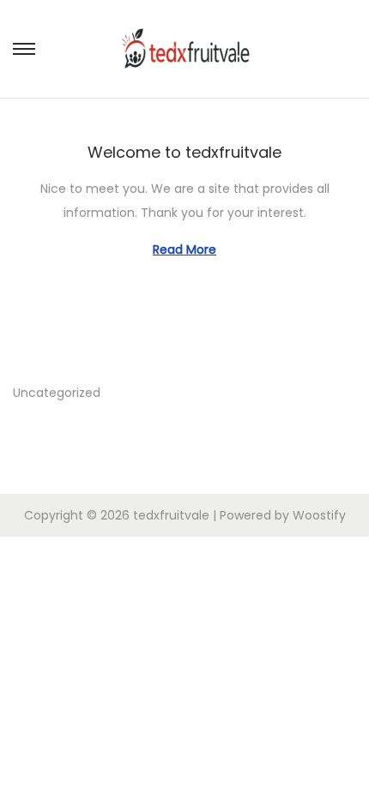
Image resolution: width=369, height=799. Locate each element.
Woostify (319, 515)
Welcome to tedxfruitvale (184, 152)
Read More (184, 249)
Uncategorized (56, 392)
